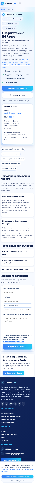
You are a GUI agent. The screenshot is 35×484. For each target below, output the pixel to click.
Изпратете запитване (11, 460)
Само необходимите (17, 481)
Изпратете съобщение (16, 88)
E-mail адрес (7, 297)
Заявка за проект (19, 95)
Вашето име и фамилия (11, 288)
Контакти (4, 440)
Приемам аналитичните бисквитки (17, 477)
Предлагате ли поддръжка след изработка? (14, 262)
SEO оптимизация (7, 422)
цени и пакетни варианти (10, 154)
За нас (3, 431)
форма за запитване (9, 168)
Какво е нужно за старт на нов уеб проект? (15, 253)
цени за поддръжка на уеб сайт (13, 159)
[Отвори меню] (19, 3)
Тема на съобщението (10, 306)
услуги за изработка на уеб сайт (13, 149)
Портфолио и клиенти (9, 434)
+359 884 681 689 (14, 117)
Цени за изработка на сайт (11, 416)
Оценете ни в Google (14, 373)
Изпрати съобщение (16, 347)
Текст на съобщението (17, 314)
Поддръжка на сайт (8, 419)
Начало (3, 9)
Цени (3, 437)
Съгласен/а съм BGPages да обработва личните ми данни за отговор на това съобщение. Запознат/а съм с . (17, 338)
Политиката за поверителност (13, 342)
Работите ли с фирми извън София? (15, 269)
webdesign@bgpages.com (13, 113)
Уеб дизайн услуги (7, 413)
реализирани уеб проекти (11, 163)
